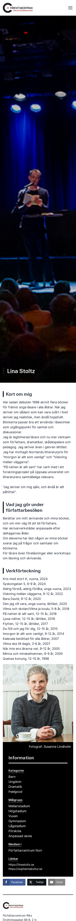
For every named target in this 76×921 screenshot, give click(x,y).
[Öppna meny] (69, 8)
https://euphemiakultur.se (25, 869)
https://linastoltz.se (21, 864)
